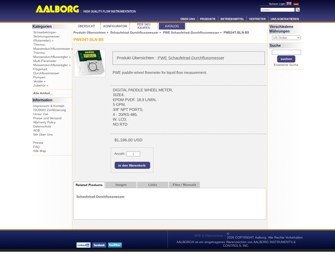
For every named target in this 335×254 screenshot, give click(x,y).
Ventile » (39, 81)
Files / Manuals (184, 185)
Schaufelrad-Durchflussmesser (134, 32)
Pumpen (39, 77)
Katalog (172, 26)
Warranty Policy (44, 122)
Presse (38, 142)
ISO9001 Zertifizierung (49, 110)
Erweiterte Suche (286, 65)
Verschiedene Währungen (281, 29)
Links (152, 185)
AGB (36, 130)
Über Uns (187, 19)
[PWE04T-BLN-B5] (89, 76)
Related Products (89, 185)
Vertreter (257, 19)
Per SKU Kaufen (143, 26)
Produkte (208, 19)
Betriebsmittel (232, 19)
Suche (275, 45)
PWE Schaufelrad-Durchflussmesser (191, 32)
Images (121, 185)
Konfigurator (115, 26)
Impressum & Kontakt (48, 106)
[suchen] (298, 10)
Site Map (39, 151)
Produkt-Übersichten (89, 32)
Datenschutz (42, 126)
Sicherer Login (277, 3)
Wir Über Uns (43, 134)
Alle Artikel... (43, 93)
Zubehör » (40, 85)
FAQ (36, 147)
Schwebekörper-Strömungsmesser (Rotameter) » (46, 36)
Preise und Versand (47, 118)
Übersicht (86, 26)
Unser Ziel (40, 114)
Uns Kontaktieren (285, 19)
